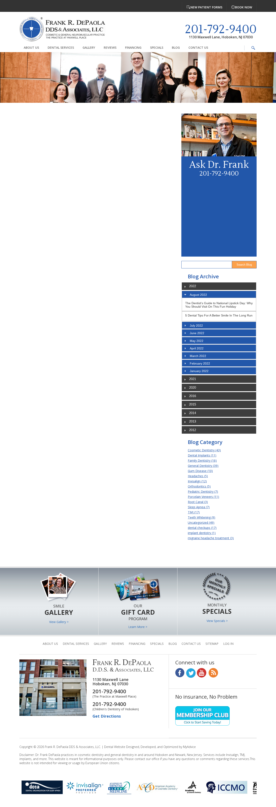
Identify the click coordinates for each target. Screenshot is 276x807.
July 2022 (196, 325)
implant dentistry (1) (202, 533)
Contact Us (198, 47)
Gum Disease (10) (200, 471)
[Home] (65, 29)
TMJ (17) (194, 512)
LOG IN (228, 644)
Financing (133, 47)
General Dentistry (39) (203, 466)
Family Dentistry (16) (202, 460)
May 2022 (196, 341)
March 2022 (198, 356)
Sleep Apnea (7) (199, 507)
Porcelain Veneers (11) (203, 497)
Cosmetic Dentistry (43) (204, 450)
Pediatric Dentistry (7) (203, 491)
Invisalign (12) (197, 481)
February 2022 (200, 363)
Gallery (89, 47)
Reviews (110, 47)
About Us (31, 47)
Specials (156, 47)
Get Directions (107, 716)
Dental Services (61, 47)
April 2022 (197, 348)
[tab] (219, 294)
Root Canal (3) (198, 502)
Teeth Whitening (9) (201, 517)
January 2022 (199, 371)
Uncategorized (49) (201, 522)
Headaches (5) (198, 476)
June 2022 (197, 333)
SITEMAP (211, 644)
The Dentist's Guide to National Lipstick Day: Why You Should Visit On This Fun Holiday (219, 304)
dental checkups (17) (202, 528)
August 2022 (198, 294)
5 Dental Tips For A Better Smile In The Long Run (218, 315)
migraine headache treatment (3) (211, 538)
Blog (176, 47)
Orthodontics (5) (199, 486)
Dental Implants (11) (202, 455)
